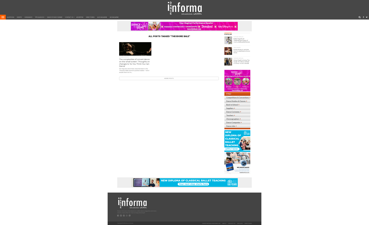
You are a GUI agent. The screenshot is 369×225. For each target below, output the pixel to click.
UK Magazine (114, 17)
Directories (90, 17)
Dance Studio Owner (54, 17)
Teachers (230, 115)
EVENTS (19, 17)
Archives (240, 223)
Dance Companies (233, 122)
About (224, 223)
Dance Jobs (230, 126)
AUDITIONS (10, 17)
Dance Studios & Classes (236, 101)
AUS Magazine (102, 17)
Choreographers (232, 119)
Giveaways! (28, 17)
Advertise (79, 17)
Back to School (232, 105)
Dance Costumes (233, 112)
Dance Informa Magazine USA (211, 223)
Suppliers (230, 108)
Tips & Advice (39, 17)
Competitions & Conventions (237, 98)
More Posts (169, 78)
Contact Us (69, 17)
